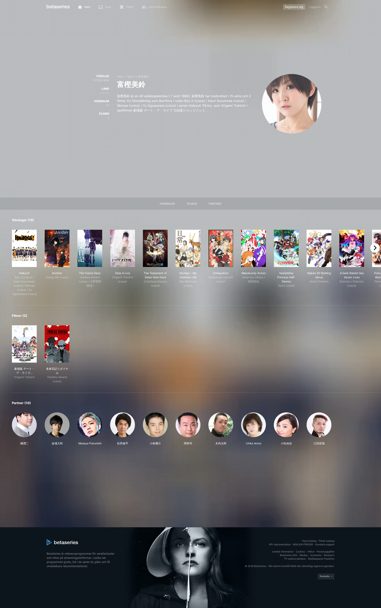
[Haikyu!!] (24, 248)
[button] (24, 428)
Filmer (192, 203)
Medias (304, 555)
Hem (120, 76)
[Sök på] (326, 7)
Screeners (315, 555)
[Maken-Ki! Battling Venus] (319, 248)
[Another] (57, 248)
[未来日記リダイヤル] (57, 344)
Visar (130, 76)
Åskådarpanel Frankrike (321, 558)
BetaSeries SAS (288, 555)
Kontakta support (324, 544)
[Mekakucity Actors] (253, 248)
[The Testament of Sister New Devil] (155, 248)
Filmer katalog (326, 540)
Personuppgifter (325, 551)
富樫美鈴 (143, 76)
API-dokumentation (280, 544)
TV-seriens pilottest (295, 558)
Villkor (310, 551)
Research (329, 555)
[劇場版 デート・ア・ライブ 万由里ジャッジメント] (24, 344)
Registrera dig (294, 7)
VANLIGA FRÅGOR (302, 544)
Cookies (300, 551)
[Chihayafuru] (220, 248)
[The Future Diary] (89, 248)
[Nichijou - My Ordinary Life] (188, 248)
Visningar (167, 203)
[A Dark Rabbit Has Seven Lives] (351, 248)
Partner (215, 203)
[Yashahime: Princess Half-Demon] (286, 248)
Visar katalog (309, 540)
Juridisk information (282, 551)
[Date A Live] (122, 248)
